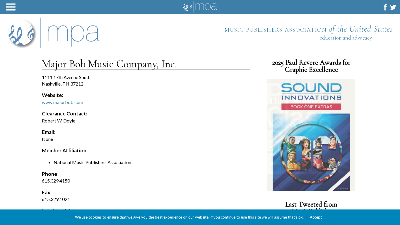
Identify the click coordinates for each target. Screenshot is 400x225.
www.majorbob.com (62, 102)
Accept (316, 217)
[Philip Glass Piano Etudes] (311, 135)
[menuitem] (385, 7)
